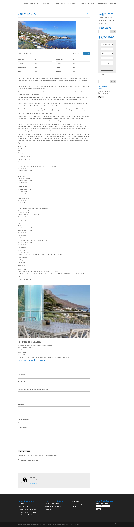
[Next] (86, 312)
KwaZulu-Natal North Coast (27, 512)
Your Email (22, 382)
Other (82, 3)
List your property (103, 3)
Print (88, 13)
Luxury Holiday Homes (105, 18)
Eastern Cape (45, 3)
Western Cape (34, 3)
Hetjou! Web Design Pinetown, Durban (30, 524)
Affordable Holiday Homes (106, 20)
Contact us (113, 3)
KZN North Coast (58, 3)
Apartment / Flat (103, 23)
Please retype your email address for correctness (34, 389)
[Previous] (22, 312)
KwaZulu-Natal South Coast (27, 509)
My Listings (33, 483)
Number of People (24, 419)
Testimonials (91, 3)
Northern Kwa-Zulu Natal (26, 515)
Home (26, 3)
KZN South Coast (71, 3)
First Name (21, 367)
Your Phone (22, 397)
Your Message (22, 427)
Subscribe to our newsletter (30, 460)
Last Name (21, 374)
